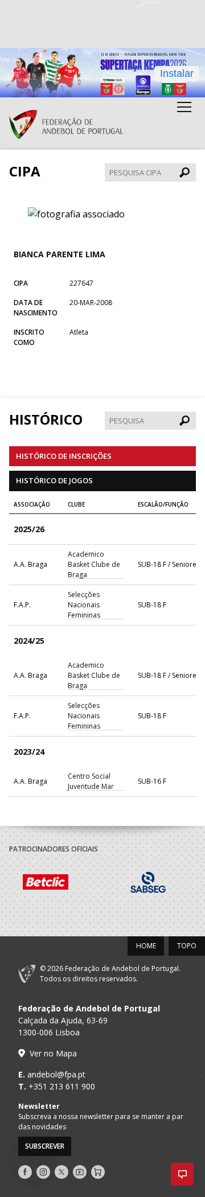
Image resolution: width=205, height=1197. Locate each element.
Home (146, 946)
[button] (182, 1174)
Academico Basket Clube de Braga (94, 564)
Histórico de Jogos (54, 480)
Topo (186, 946)
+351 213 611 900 (61, 1086)
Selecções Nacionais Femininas (84, 605)
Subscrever (44, 1146)
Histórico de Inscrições (64, 456)
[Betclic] (60, 883)
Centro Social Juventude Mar (91, 781)
